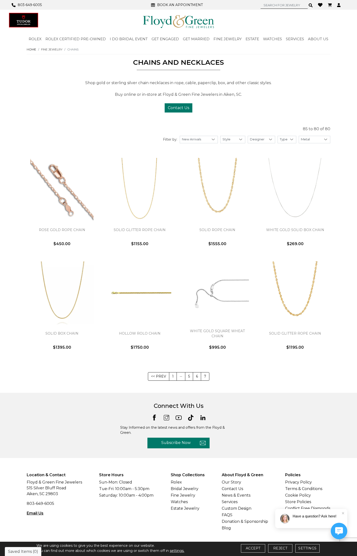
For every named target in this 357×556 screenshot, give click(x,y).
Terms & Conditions (303, 488)
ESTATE (252, 39)
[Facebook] (154, 417)
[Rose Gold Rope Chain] (62, 189)
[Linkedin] (203, 417)
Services (230, 502)
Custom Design (236, 508)
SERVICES (295, 39)
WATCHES (272, 39)
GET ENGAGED (165, 39)
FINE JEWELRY (227, 39)
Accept (253, 548)
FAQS (227, 515)
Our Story (231, 482)
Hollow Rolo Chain (140, 333)
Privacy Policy (298, 482)
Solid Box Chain (61, 333)
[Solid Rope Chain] (217, 189)
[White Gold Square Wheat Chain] (217, 292)
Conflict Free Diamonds (307, 508)
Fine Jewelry (183, 495)
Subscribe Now (176, 442)
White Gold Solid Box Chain (295, 230)
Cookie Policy (298, 495)
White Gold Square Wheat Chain (217, 333)
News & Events (236, 495)
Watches (179, 502)
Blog (226, 528)
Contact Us (178, 107)
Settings (307, 548)
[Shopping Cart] (330, 5)
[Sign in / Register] (339, 5)
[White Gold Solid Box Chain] (295, 189)
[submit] (311, 5)
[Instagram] (166, 417)
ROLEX (35, 39)
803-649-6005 (40, 503)
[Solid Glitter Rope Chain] (139, 189)
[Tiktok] (191, 417)
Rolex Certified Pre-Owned (75, 39)
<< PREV (158, 376)
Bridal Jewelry (184, 488)
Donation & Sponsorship (245, 521)
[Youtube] (179, 417)
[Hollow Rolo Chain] (139, 292)
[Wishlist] (321, 4)
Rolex (176, 482)
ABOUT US (318, 39)
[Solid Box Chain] (62, 292)
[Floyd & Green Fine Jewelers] (178, 21)
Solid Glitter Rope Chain (140, 230)
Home (31, 49)
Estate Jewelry (185, 508)
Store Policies (298, 502)
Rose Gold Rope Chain (62, 230)
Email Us (35, 513)
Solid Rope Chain (217, 230)
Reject (280, 548)
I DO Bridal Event (129, 39)
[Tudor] (23, 20)
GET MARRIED (196, 39)
